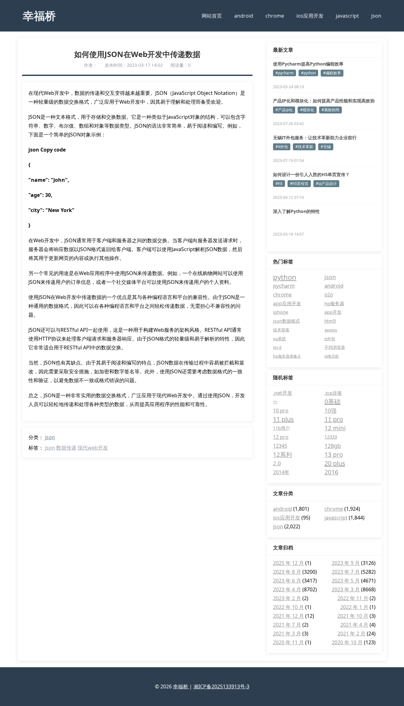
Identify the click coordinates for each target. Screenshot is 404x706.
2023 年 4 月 (287, 589)
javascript (347, 15)
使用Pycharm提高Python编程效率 (308, 64)
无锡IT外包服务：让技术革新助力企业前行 (315, 138)
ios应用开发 (310, 15)
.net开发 (282, 392)
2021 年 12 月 (288, 615)
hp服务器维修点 (287, 356)
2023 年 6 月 (287, 580)
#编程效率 (332, 73)
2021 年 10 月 (352, 615)
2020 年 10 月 (347, 642)
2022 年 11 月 (352, 598)
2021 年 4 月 (354, 624)
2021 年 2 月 (351, 633)
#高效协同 (330, 109)
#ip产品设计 (326, 183)
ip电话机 (331, 356)
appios (330, 330)
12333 (330, 437)
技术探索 (281, 330)
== (275, 402)
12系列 (282, 455)
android (243, 15)
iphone (280, 312)
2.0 (277, 463)
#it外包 (282, 146)
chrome (274, 15)
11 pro (333, 419)
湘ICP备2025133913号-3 (221, 686)
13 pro (333, 455)
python (284, 277)
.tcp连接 (333, 393)
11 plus (283, 419)
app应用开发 (287, 303)
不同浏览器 (334, 347)
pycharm (284, 285)
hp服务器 (334, 303)
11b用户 (281, 428)
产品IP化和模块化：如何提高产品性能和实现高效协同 (324, 101)
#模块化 (307, 109)
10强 (330, 410)
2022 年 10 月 (288, 607)
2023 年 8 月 (287, 571)
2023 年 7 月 (346, 571)
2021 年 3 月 (287, 633)
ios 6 (277, 347)
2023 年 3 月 (346, 589)
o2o (328, 294)
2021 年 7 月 (287, 624)
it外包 (329, 339)
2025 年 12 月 (288, 563)
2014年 (281, 472)
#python (308, 73)
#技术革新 (304, 146)
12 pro (280, 436)
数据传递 (66, 447)
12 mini (335, 428)
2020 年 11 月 (288, 642)
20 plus (334, 463)
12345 (280, 445)
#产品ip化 (284, 109)
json (376, 15)
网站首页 (212, 15)
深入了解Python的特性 (296, 211)
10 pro (280, 410)
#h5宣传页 (299, 183)
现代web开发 (93, 447)
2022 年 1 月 (354, 607)
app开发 (333, 312)
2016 (331, 472)
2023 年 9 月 (346, 563)
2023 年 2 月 (287, 598)
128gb (332, 446)
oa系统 (279, 339)
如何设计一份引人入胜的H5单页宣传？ (311, 174)
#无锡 (326, 146)
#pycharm (285, 73)
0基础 (332, 401)
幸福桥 (39, 15)
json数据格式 (286, 321)
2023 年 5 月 (346, 580)
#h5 (279, 183)
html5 (330, 321)
